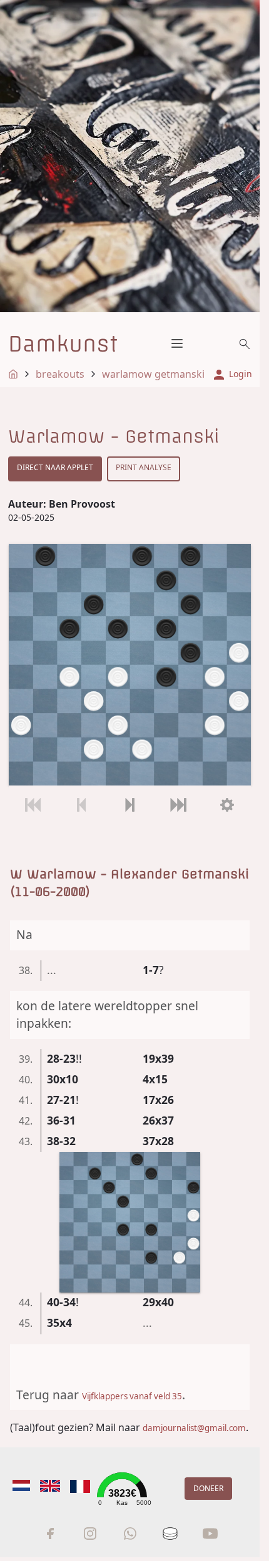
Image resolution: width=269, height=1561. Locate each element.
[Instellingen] (227, 805)
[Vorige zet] (81, 805)
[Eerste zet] (33, 805)
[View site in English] (50, 1486)
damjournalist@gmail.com (194, 1428)
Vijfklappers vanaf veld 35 (132, 1396)
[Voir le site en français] (80, 1486)
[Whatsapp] (130, 1533)
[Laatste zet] (178, 805)
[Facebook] (50, 1533)
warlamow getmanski (153, 374)
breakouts (60, 374)
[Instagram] (90, 1533)
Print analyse (143, 467)
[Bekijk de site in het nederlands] (21, 1486)
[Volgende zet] (130, 805)
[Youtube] (210, 1533)
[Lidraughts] (170, 1533)
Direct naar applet (55, 467)
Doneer (208, 1488)
